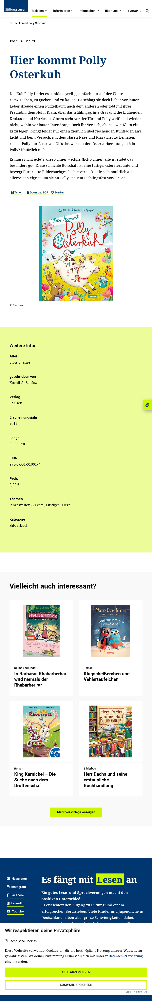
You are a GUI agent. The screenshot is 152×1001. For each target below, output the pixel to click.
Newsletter (19, 879)
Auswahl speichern (76, 985)
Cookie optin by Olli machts (136, 992)
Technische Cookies (23, 941)
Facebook (17, 895)
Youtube (17, 911)
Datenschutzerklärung (126, 956)
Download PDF (39, 192)
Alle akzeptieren (76, 972)
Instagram (18, 887)
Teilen (18, 192)
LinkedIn (17, 903)
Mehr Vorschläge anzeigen (76, 812)
